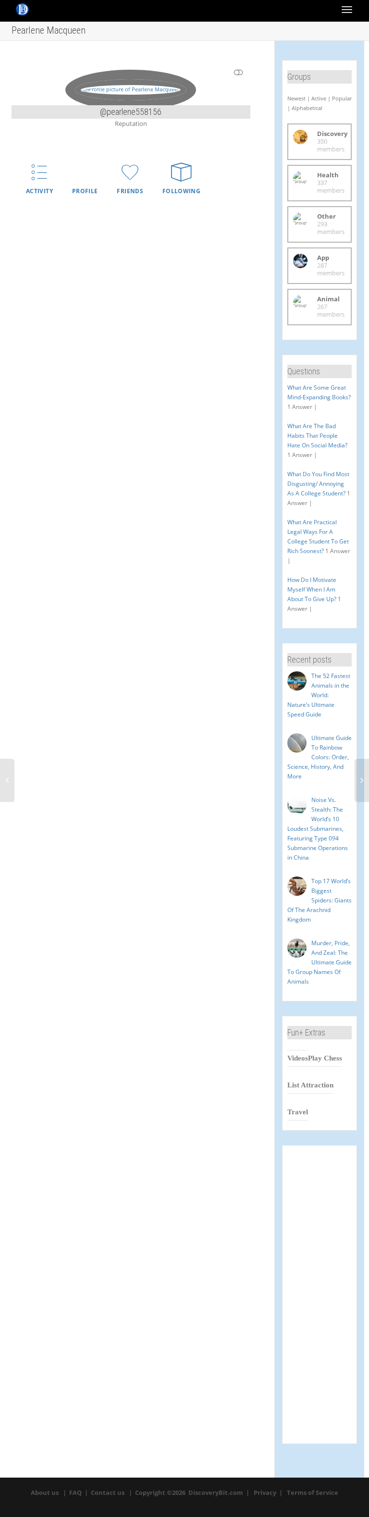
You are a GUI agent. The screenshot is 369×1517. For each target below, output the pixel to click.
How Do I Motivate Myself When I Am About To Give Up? (311, 589)
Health (328, 175)
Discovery (332, 133)
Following (181, 191)
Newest (296, 98)
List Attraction (310, 1085)
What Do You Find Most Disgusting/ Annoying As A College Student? (318, 483)
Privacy (265, 1492)
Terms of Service (312, 1492)
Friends (130, 191)
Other (326, 216)
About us (45, 1492)
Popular (342, 98)
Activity (39, 191)
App (323, 257)
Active (318, 98)
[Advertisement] (319, 1294)
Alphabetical (307, 107)
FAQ (75, 1492)
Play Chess (325, 1058)
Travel (297, 1112)
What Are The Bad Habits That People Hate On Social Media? (317, 435)
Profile (85, 191)
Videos (297, 1058)
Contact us (107, 1492)
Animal (328, 299)
